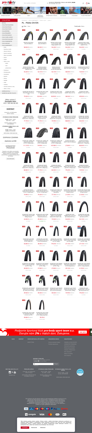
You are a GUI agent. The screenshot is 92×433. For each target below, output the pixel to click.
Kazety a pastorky (8, 53)
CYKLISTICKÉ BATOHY (7, 35)
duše (6, 65)
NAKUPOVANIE (68, 339)
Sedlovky (6, 84)
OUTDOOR (63, 15)
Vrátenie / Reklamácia (69, 349)
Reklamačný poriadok (69, 348)
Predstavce (6, 70)
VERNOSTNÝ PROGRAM (70, 344)
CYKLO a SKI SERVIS (66, 2)
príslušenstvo (8, 68)
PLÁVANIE (75, 15)
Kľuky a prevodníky (8, 55)
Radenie (5, 76)
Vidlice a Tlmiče (7, 88)
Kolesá (5, 57)
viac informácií (10, 158)
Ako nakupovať (68, 351)
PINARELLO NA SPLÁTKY (70, 342)
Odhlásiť (36, 365)
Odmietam (42, 427)
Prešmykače (6, 74)
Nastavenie (34, 427)
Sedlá (5, 82)
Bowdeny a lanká (7, 49)
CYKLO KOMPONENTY (7, 45)
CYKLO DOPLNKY (6, 43)
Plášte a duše (7, 61)
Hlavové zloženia (7, 51)
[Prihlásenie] (83, 3)
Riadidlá (5, 80)
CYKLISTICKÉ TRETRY (7, 29)
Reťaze (5, 78)
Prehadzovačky (7, 72)
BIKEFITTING (31, 342)
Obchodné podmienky (69, 346)
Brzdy (5, 47)
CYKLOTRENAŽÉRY (6, 33)
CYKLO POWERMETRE (7, 41)
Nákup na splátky (68, 353)
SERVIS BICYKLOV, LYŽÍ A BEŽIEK (36, 339)
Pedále (5, 59)
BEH (29, 15)
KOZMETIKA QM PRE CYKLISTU (9, 93)
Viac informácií (50, 424)
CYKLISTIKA (17, 15)
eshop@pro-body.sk (29, 376)
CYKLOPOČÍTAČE (5, 31)
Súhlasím (25, 427)
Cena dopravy (67, 355)
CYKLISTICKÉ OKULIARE (7, 39)
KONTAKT (21, 339)
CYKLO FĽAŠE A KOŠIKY (7, 37)
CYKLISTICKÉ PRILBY (6, 27)
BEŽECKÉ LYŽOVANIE (40, 16)
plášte (6, 63)
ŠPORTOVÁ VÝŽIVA (51, 15)
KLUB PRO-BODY (86, 15)
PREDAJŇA (57, 2)
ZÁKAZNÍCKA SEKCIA (53, 339)
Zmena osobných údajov (54, 342)
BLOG (13, 339)
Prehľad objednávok (53, 344)
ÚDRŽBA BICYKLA (6, 91)
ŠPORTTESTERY (5, 15)
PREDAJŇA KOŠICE (29, 369)
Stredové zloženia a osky (9, 86)
